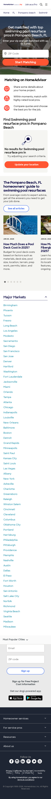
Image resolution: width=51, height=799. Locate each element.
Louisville (8, 417)
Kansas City (10, 458)
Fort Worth (9, 580)
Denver (7, 361)
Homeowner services (15, 718)
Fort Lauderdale (12, 376)
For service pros (12, 727)
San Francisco (11, 351)
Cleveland (9, 514)
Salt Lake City (11, 596)
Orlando (8, 392)
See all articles (16, 208)
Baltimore (9, 427)
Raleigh (7, 499)
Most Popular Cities (14, 639)
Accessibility (39, 772)
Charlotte (9, 489)
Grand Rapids (11, 443)
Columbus (9, 519)
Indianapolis (10, 412)
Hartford (8, 366)
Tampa (7, 397)
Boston (7, 432)
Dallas (6, 570)
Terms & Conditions (25, 780)
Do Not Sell (28, 772)
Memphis (8, 555)
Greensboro (10, 494)
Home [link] (6, 12)
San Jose (8, 356)
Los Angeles (10, 330)
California (17, 772)
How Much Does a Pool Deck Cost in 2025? (18, 245)
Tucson (7, 315)
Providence (10, 550)
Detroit (7, 437)
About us (8, 746)
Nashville (8, 560)
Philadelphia (10, 540)
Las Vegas (9, 468)
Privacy (9, 772)
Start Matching (25, 62)
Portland (8, 529)
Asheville (8, 483)
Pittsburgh (9, 545)
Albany (7, 473)
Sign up (25, 670)
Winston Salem (12, 504)
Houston (8, 585)
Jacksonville (10, 381)
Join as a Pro (31, 4)
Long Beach (10, 325)
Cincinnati (9, 509)
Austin (6, 565)
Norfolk (7, 601)
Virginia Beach (11, 611)
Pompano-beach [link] (27, 12)
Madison (8, 621)
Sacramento (10, 341)
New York (8, 478)
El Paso (7, 575)
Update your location (27, 164)
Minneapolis (10, 448)
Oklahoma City (12, 524)
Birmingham (10, 305)
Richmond (9, 606)
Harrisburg (9, 534)
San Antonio (10, 591)
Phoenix (8, 310)
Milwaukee (9, 626)
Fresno (7, 320)
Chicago (8, 407)
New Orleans (10, 422)
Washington (10, 371)
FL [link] (14, 12)
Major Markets (14, 297)
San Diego (9, 346)
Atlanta (7, 402)
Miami (6, 386)
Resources (9, 737)
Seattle (7, 616)
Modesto (8, 335)
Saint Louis (9, 463)
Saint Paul (9, 453)
